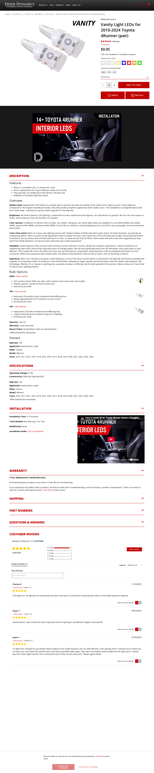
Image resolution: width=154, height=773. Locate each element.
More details (22, 276)
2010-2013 (49, 14)
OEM (51, 5)
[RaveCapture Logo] (36, 541)
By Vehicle (17, 14)
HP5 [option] (114, 72)
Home (7, 14)
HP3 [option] (109, 72)
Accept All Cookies (63, 767)
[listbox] (123, 63)
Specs (114, 95)
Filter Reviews (17, 571)
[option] (103, 63)
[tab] (77, 177)
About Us (76, 5)
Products (43, 5)
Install (139, 95)
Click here (47, 490)
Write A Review (134, 549)
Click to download (35, 431)
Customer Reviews (24, 534)
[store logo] (19, 5)
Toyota (28, 14)
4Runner (38, 14)
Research (59, 5)
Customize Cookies (88, 767)
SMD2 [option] (103, 72)
